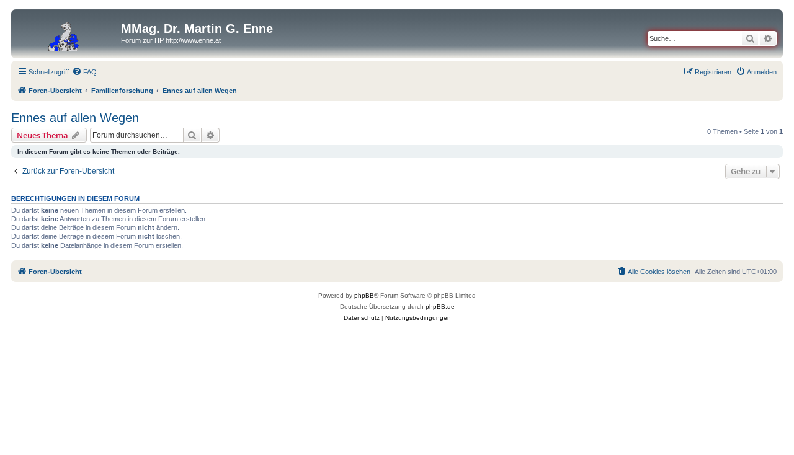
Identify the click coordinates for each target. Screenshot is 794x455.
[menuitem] (84, 71)
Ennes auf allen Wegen (75, 118)
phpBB (364, 295)
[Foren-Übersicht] (67, 32)
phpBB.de (440, 306)
